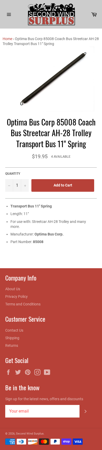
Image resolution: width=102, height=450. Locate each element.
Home (7, 39)
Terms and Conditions (23, 304)
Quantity (12, 173)
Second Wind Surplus (30, 433)
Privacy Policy (16, 296)
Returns (11, 345)
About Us (12, 289)
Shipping (12, 338)
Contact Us (14, 330)
